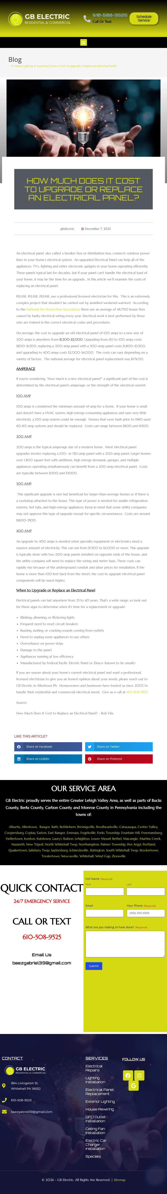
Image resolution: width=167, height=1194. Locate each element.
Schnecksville (78, 850)
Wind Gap (102, 856)
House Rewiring (100, 1109)
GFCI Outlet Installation (96, 1119)
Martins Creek (150, 839)
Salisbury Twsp (39, 850)
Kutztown (44, 839)
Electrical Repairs (94, 1068)
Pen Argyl (134, 844)
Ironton (29, 839)
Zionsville (119, 856)
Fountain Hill (130, 833)
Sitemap (119, 1180)
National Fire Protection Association (52, 309)
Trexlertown (50, 856)
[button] (83, 42)
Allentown (29, 827)
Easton (41, 833)
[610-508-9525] (87, 18)
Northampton (89, 844)
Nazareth (18, 844)
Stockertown (149, 850)
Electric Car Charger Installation (96, 1144)
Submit (94, 966)
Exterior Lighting (100, 1101)
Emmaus (73, 833)
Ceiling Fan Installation (95, 1131)
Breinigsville (85, 827)
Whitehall (87, 856)
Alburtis (14, 827)
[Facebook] (128, 1075)
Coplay (30, 833)
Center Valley (147, 827)
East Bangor (56, 833)
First (88, 884)
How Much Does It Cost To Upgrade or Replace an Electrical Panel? (77, 66)
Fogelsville (88, 833)
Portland (149, 844)
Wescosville (69, 856)
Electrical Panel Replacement (100, 1092)
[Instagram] (139, 1075)
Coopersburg (14, 833)
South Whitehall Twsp (122, 850)
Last (129, 884)
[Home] (9, 66)
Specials (93, 1156)
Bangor (44, 827)
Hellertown (14, 839)
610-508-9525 (110, 15)
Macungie (130, 839)
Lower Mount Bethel (106, 839)
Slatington (97, 850)
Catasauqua (127, 827)
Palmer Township (113, 844)
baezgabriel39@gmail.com (41, 962)
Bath (55, 827)
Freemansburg (151, 833)
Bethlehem (68, 827)
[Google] (134, 1086)
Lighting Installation (95, 1080)
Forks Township (108, 833)
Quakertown (18, 850)
